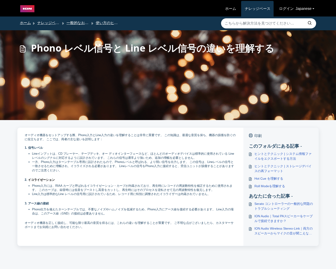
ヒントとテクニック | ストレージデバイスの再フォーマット (283, 168)
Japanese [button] (304, 9)
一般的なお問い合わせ (85, 23)
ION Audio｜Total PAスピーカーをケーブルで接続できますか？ (283, 218)
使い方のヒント (108, 23)
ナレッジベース (257, 9)
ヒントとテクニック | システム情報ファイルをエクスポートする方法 (283, 156)
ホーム (230, 9)
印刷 (258, 136)
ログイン (286, 9)
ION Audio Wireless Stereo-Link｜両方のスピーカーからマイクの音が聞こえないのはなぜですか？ (283, 231)
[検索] (309, 23)
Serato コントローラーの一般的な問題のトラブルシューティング (283, 206)
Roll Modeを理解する (269, 186)
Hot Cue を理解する (268, 178)
